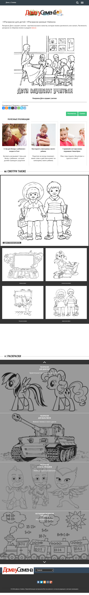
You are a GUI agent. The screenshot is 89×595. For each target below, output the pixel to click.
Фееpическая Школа (23, 321)
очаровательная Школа (66, 283)
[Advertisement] (44, 337)
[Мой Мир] (9, 108)
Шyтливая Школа (23, 283)
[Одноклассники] (6, 108)
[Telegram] (24, 108)
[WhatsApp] (18, 108)
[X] (12, 108)
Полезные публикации (18, 119)
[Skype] (21, 108)
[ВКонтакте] (3, 108)
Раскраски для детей (15, 22)
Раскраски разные (37, 22)
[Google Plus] (51, 582)
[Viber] (15, 108)
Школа (51, 22)
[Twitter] (41, 582)
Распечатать (72, 113)
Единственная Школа (66, 321)
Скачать (82, 113)
